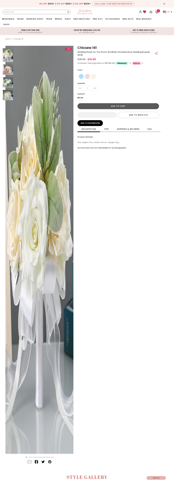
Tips (106, 129)
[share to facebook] (36, 462)
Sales (6, 24)
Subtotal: (81, 94)
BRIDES (58, 19)
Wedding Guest (35, 19)
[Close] (164, 3)
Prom (49, 19)
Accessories (112, 19)
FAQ (149, 129)
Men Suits (128, 19)
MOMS (20, 19)
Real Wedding (143, 19)
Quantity (81, 83)
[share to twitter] (43, 462)
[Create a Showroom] (151, 12)
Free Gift (98, 19)
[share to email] (29, 462)
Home (7, 39)
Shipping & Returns (128, 129)
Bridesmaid (8, 19)
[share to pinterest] (49, 462)
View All (156, 478)
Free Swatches (81, 19)
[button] (97, 115)
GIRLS (68, 19)
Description (89, 129)
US (168, 12)
